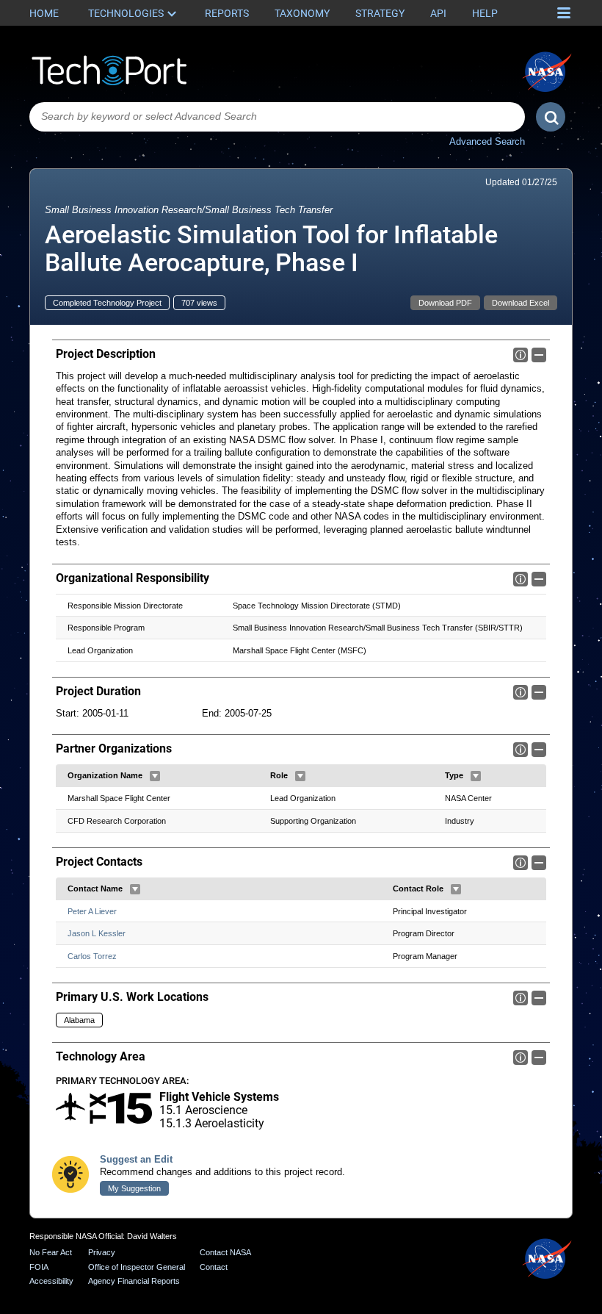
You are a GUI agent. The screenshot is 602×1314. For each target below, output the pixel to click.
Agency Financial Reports (134, 1281)
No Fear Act (50, 1252)
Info (520, 355)
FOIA (38, 1267)
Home (44, 13)
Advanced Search (487, 141)
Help (485, 13)
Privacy (101, 1252)
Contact (214, 1267)
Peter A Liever (92, 911)
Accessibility (51, 1281)
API (438, 13)
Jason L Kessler (97, 933)
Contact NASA (225, 1252)
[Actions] (155, 776)
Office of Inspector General (136, 1267)
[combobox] (277, 117)
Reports (227, 13)
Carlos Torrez (92, 956)
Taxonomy (302, 13)
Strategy (380, 13)
